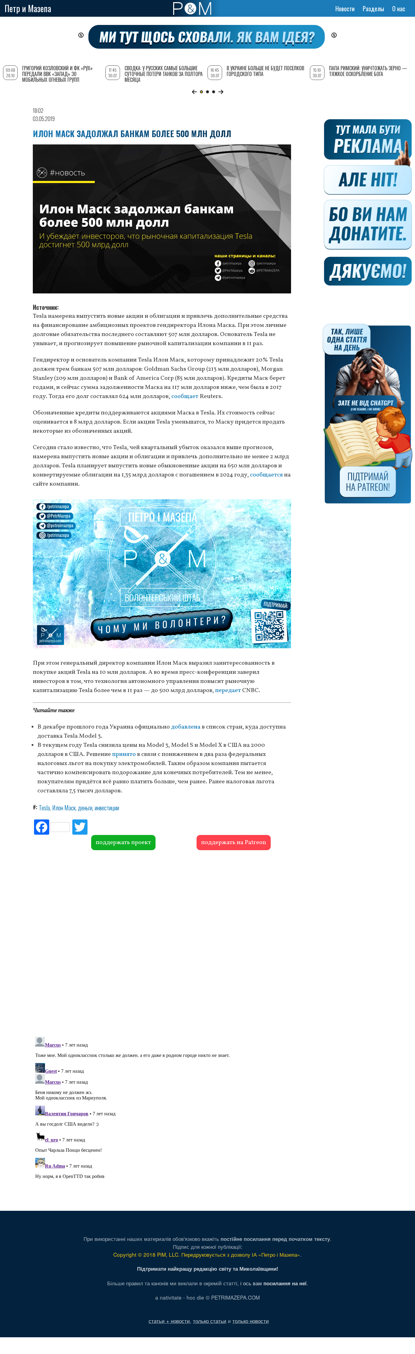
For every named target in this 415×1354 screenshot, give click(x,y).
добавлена (186, 727)
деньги (85, 807)
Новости (345, 8)
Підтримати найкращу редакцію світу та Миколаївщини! (207, 1268)
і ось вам (273, 1283)
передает (228, 690)
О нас (398, 8)
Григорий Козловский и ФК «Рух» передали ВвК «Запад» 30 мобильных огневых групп (57, 73)
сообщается (266, 475)
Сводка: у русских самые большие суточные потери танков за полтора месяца (164, 73)
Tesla (44, 807)
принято (124, 754)
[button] (194, 92)
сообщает (184, 396)
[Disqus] (162, 943)
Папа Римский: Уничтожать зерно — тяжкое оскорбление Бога (368, 71)
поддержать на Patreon (233, 842)
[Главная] (192, 8)
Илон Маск (64, 807)
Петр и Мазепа (28, 8)
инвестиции (107, 807)
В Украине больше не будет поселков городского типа (265, 71)
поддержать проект (123, 842)
